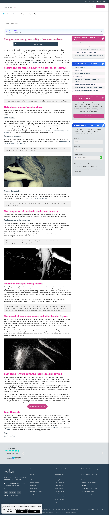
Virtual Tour (33, 477)
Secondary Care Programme (88, 482)
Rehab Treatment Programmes (89, 474)
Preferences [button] (27, 509)
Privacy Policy (33, 485)
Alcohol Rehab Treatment (88, 477)
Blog (93, 1)
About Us (74, 7)
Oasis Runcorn (59, 488)
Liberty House (59, 479)
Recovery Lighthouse (61, 496)
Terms (96, 509)
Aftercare (83, 485)
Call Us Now (88, 116)
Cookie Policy (33, 488)
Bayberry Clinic (59, 477)
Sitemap (32, 494)
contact (8, 430)
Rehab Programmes (49, 7)
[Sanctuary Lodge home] (11, 6)
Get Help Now (100, 6)
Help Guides (87, 1)
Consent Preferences (11, 495)
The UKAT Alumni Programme (89, 488)
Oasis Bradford (59, 485)
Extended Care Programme (88, 494)
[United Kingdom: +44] (76, 158)
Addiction (37, 7)
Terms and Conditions (36, 491)
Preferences (9, 511)
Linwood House (59, 482)
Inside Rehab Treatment (87, 491)
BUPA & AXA (12, 492)
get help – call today (37, 406)
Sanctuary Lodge (59, 499)
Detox (42, 7)
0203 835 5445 (91, 6)
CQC (6, 492)
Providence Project (60, 494)
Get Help (32, 7)
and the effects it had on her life (36, 198)
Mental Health (67, 7)
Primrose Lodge (59, 491)
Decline (21, 511)
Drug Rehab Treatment (87, 479)
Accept (34, 511)
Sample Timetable (34, 482)
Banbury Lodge (59, 474)
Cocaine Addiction (10, 436)
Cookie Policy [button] (34, 507)
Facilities (32, 474)
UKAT (19, 492)
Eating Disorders (58, 7)
